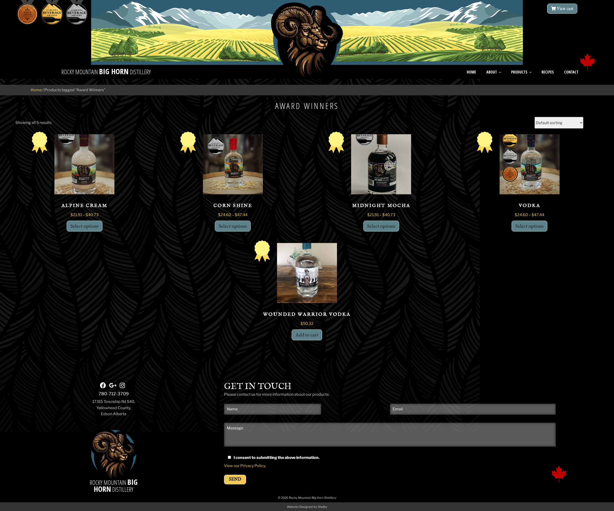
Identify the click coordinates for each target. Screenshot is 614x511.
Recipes (548, 72)
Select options (85, 226)
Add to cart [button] (306, 335)
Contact (571, 72)
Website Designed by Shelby (307, 507)
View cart (564, 9)
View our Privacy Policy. (245, 465)
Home (471, 72)
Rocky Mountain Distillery (114, 486)
